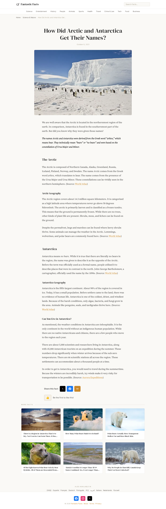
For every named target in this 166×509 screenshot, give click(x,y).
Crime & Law (109, 11)
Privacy (98, 504)
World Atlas (81, 183)
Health (89, 11)
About (86, 504)
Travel (98, 11)
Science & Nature (29, 17)
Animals (72, 11)
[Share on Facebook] (70, 389)
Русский (116, 490)
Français (64, 490)
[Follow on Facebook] (76, 498)
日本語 (49, 490)
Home (18, 17)
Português (80, 490)
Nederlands (107, 490)
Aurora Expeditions (92, 377)
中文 (87, 490)
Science (29, 11)
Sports (81, 11)
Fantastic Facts (76, 504)
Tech (120, 11)
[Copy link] (77, 389)
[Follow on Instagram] (83, 498)
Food (127, 11)
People (62, 11)
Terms (91, 504)
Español (56, 490)
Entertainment (41, 11)
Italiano (99, 490)
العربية (92, 490)
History (53, 11)
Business (136, 11)
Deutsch (72, 490)
